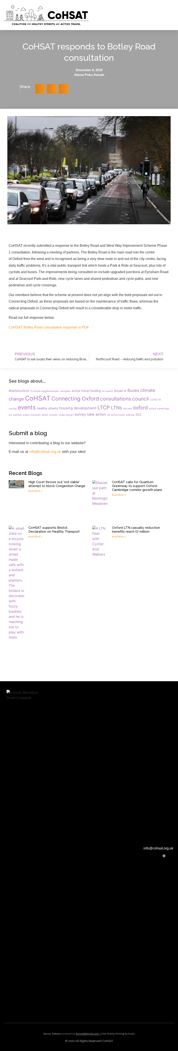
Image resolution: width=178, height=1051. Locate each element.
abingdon (65, 391)
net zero (127, 408)
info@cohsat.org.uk (45, 452)
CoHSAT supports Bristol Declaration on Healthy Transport (54, 530)
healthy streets (47, 408)
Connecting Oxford (75, 398)
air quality (107, 391)
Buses (133, 390)
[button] (112, 15)
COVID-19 (155, 399)
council (140, 399)
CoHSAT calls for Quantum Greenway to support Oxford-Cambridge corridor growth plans (137, 486)
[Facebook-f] (159, 855)
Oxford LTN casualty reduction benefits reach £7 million (136, 530)
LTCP (103, 407)
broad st (120, 391)
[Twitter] (154, 855)
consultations (115, 399)
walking (130, 414)
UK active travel (116, 414)
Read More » (35, 491)
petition (17, 414)
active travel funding (86, 391)
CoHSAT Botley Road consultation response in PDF (49, 327)
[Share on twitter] (40, 89)
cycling (13, 408)
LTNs (116, 407)
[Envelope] (169, 855)
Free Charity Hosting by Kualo (118, 1033)
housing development (77, 408)
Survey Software (52, 1033)
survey (80, 414)
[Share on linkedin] (64, 89)
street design (66, 414)
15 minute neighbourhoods (44, 391)
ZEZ (138, 414)
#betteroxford (19, 391)
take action (96, 414)
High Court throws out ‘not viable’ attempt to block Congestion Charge (56, 484)
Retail (45, 414)
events (27, 407)
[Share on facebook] (52, 89)
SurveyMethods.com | (88, 1033)
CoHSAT (37, 398)
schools (53, 414)
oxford (140, 407)
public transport (32, 414)
